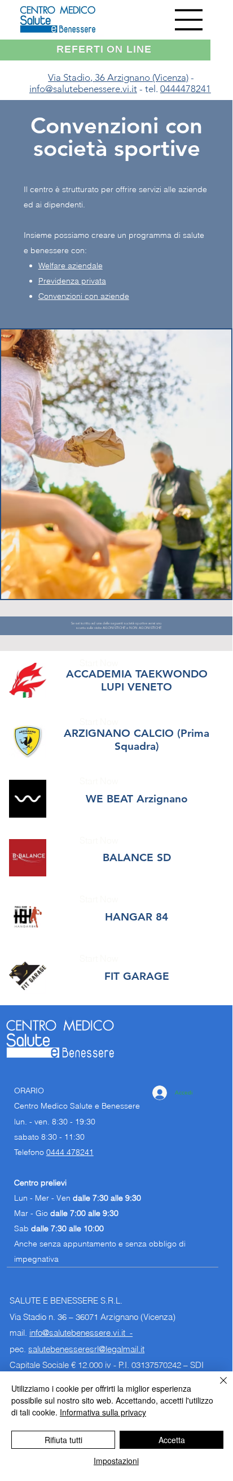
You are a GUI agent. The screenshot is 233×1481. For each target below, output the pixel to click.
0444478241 (185, 88)
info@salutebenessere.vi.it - (81, 1332)
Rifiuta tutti (63, 1439)
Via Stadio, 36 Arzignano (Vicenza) (118, 77)
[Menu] (189, 20)
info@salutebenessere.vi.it (83, 88)
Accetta (172, 1439)
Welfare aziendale (70, 265)
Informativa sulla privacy (103, 1412)
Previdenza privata (72, 281)
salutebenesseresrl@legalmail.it (86, 1349)
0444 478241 (70, 1152)
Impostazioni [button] (116, 1460)
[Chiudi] (216, 1387)
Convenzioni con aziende (83, 296)
